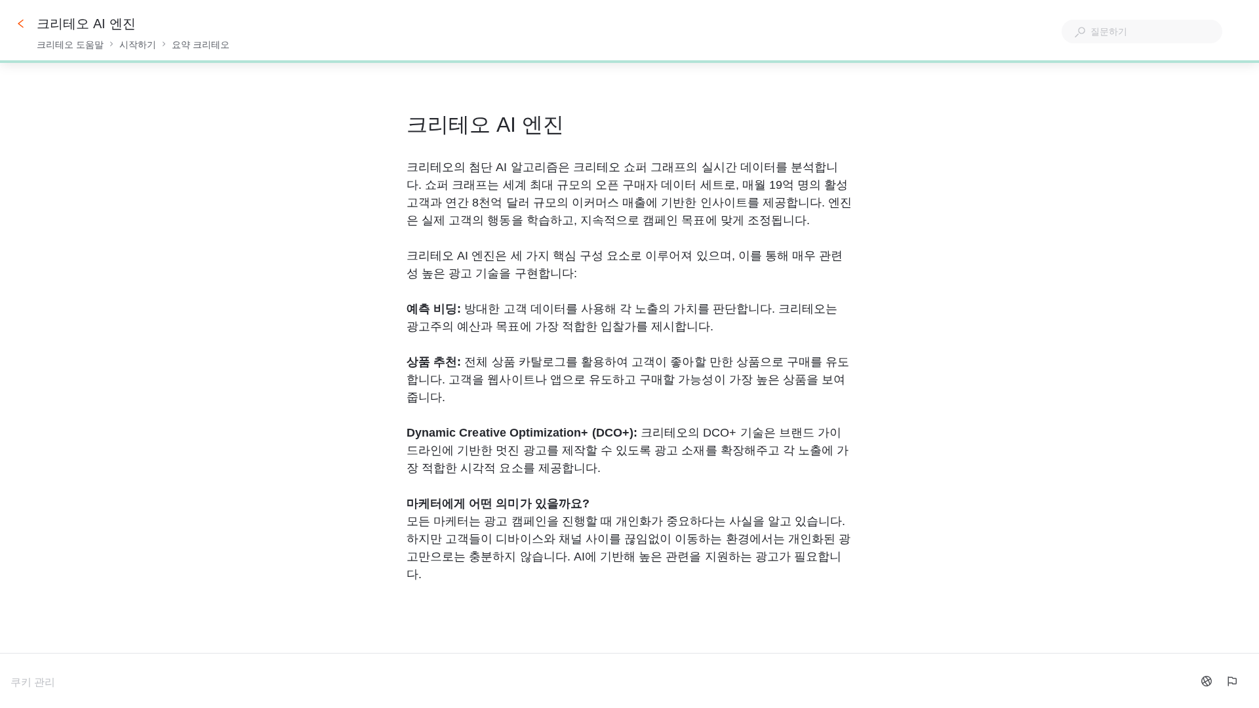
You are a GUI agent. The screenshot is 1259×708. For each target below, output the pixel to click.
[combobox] (1142, 31)
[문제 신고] (1231, 681)
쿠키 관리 (32, 682)
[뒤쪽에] (21, 23)
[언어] (1206, 681)
